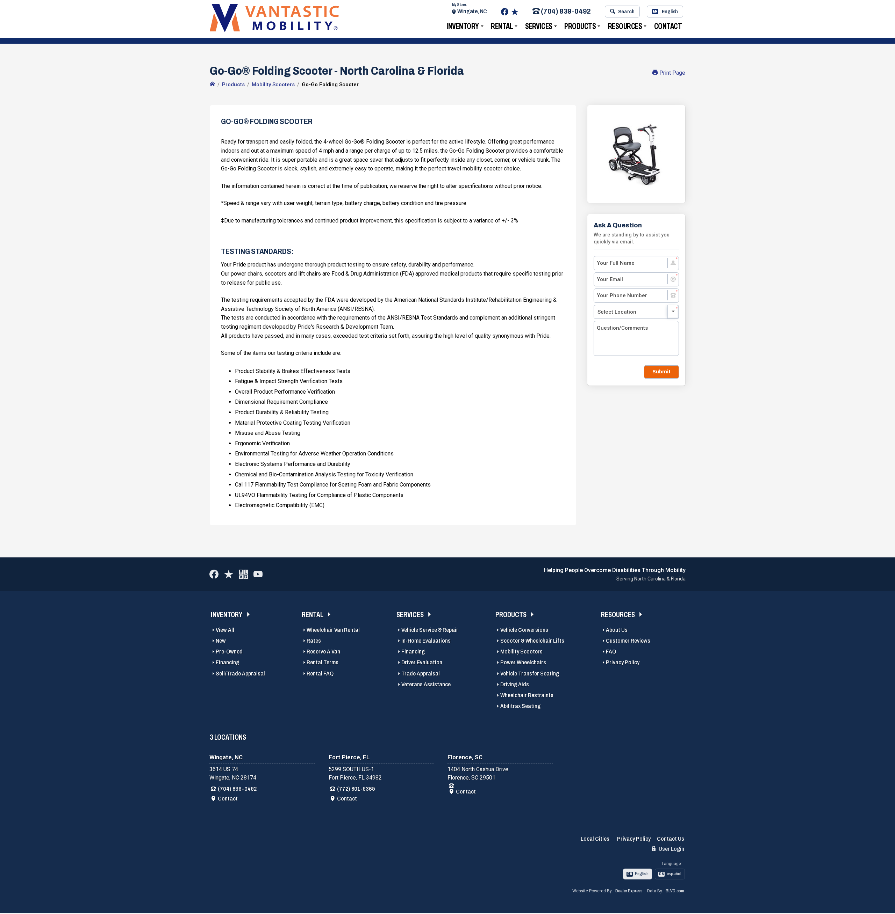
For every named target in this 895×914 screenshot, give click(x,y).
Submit (661, 371)
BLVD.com (675, 891)
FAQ (611, 652)
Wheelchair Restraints (526, 695)
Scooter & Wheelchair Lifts (532, 641)
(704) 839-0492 (565, 11)
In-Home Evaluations (426, 641)
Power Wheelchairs (523, 662)
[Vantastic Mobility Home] (212, 84)
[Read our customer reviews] (514, 11)
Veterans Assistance (426, 684)
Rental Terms (322, 662)
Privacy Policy (622, 662)
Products (580, 26)
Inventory (462, 26)
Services (538, 26)
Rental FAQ (320, 674)
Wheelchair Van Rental (333, 630)
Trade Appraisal (420, 674)
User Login (671, 849)
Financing (227, 662)
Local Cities (595, 839)
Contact (668, 26)
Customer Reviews (628, 641)
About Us (617, 630)
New (221, 641)
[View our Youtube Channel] (258, 574)
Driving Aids (514, 684)
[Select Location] (636, 312)
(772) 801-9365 (356, 789)
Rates (314, 641)
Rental (502, 26)
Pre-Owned (229, 652)
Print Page (671, 73)
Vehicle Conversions (524, 630)
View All (225, 630)
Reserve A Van (323, 652)
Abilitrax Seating (520, 706)
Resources (625, 26)
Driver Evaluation (421, 662)
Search (626, 11)
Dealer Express (629, 891)
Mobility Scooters (521, 652)
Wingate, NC (472, 11)
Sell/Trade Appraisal (240, 674)
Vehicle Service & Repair (429, 630)
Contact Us (670, 839)
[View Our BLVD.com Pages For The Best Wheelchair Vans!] (243, 574)
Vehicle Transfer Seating (529, 674)
